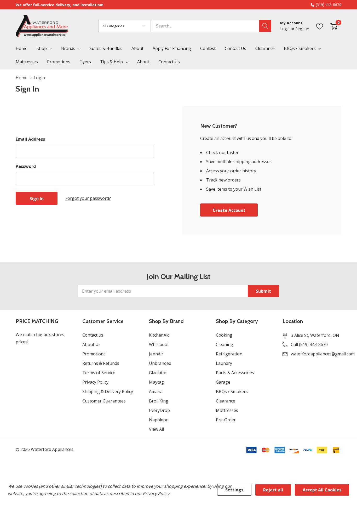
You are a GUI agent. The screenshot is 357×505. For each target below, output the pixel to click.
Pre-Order (226, 420)
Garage (223, 382)
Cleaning (224, 344)
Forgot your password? (88, 198)
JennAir (156, 354)
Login (285, 28)
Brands (68, 48)
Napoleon (159, 420)
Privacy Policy (95, 382)
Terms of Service (98, 373)
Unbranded (160, 363)
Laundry (224, 363)
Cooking (224, 335)
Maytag (156, 382)
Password (26, 166)
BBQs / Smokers (300, 48)
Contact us (92, 335)
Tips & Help (111, 62)
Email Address (30, 139)
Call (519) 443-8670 (309, 344)
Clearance (225, 401)
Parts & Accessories (235, 373)
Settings (234, 490)
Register (302, 28)
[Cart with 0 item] (333, 26)
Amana (156, 391)
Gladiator (158, 373)
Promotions (94, 354)
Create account (229, 210)
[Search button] (265, 26)
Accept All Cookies (322, 490)
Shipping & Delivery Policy (107, 391)
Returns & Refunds (100, 363)
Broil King (158, 401)
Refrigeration (229, 354)
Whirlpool (158, 344)
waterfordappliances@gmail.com (323, 354)
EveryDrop (159, 410)
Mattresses (227, 410)
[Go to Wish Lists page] (319, 26)
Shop (42, 48)
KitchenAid (159, 335)
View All (156, 429)
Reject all (273, 490)
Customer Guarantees (104, 401)
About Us (91, 344)
